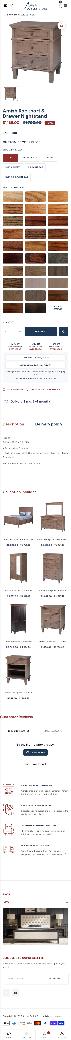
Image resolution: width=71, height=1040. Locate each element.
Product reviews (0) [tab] (18, 730)
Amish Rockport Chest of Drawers (52, 591)
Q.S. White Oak (35, 167)
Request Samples (58, 308)
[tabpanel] (35, 51)
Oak (11, 157)
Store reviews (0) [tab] (53, 730)
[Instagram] (15, 993)
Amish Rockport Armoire (18, 641)
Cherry (49, 157)
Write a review (35, 752)
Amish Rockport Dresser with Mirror (52, 539)
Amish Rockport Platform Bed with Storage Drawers (18, 539)
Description (13, 424)
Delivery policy (48, 424)
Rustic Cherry (13, 167)
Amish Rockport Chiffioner (18, 590)
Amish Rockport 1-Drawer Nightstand (18, 693)
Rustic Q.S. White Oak (16, 177)
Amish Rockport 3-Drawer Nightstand (52, 642)
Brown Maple (30, 157)
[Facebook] (6, 993)
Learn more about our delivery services (35, 378)
